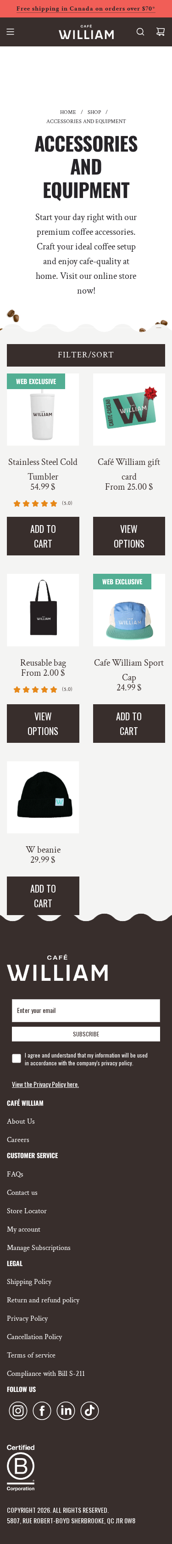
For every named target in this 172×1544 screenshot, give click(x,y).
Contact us (22, 1193)
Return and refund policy (43, 1300)
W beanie (43, 850)
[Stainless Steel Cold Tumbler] (43, 409)
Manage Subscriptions (39, 1248)
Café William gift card (129, 469)
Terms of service (31, 1355)
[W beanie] (43, 797)
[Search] (140, 32)
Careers (18, 1140)
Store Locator (27, 1211)
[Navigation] (10, 32)
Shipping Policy (29, 1282)
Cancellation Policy (34, 1337)
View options (129, 536)
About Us (21, 1121)
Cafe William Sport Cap (129, 670)
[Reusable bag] (43, 610)
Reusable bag (43, 663)
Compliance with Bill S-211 (46, 1374)
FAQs (15, 1174)
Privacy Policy (27, 1318)
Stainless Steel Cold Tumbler (43, 469)
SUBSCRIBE (86, 1034)
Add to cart (43, 536)
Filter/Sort (86, 355)
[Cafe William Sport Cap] (129, 610)
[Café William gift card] (129, 409)
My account (23, 1229)
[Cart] (160, 32)
